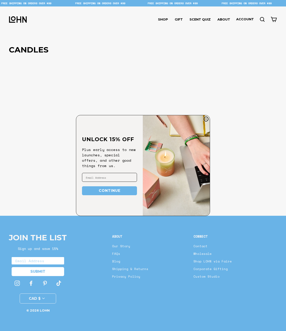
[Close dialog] (206, 119)
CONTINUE (109, 191)
